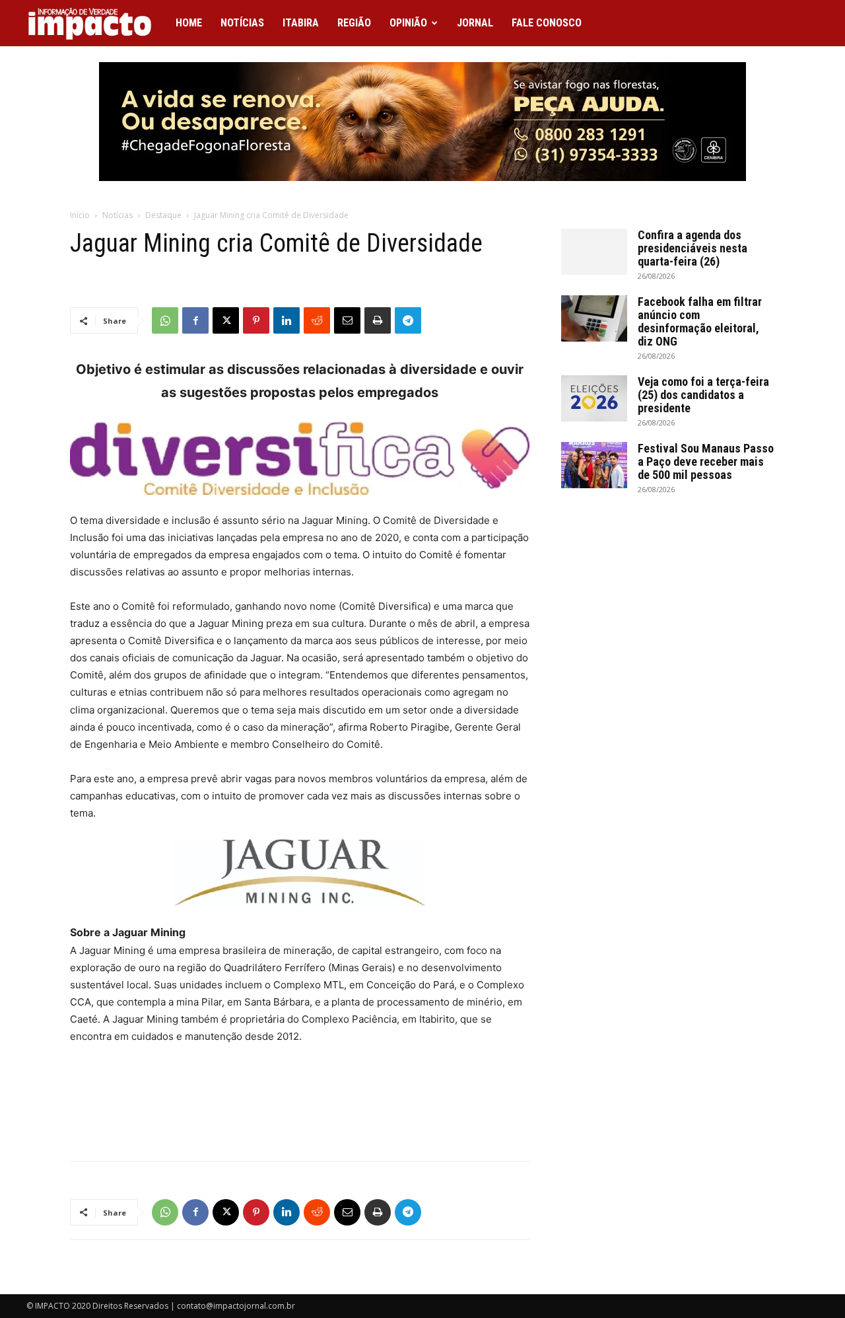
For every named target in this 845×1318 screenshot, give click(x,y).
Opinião (408, 23)
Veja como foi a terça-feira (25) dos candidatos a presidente (703, 395)
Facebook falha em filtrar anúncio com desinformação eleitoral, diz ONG (700, 321)
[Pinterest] (256, 320)
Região (354, 23)
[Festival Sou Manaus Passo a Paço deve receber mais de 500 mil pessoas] (594, 465)
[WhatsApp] (165, 320)
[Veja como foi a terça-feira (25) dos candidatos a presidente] (594, 398)
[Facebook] (195, 320)
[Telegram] (408, 320)
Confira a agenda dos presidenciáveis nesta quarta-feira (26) (692, 248)
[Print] (377, 320)
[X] (226, 320)
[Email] (347, 320)
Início (80, 215)
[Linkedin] (286, 320)
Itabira (301, 23)
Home (189, 23)
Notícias (242, 23)
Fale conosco (547, 23)
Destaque (163, 215)
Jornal (475, 23)
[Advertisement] (299, 1117)
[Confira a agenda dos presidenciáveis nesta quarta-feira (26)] (594, 252)
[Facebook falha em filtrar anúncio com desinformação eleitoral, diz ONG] (594, 318)
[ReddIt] (317, 320)
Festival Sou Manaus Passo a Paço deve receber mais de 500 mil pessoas (706, 461)
